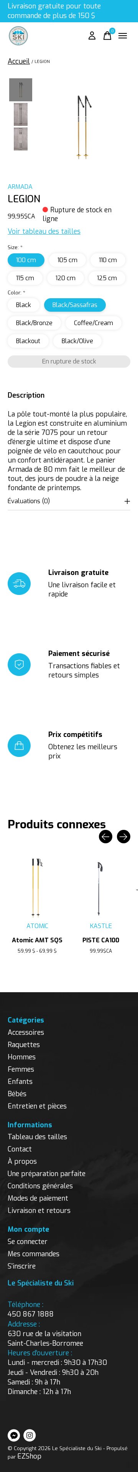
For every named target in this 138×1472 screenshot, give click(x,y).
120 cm (66, 278)
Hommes (22, 1057)
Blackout (28, 341)
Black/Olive (77, 341)
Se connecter (28, 1241)
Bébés (17, 1094)
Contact (20, 1149)
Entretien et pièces (37, 1106)
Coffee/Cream (93, 323)
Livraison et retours (39, 1210)
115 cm (25, 278)
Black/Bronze (34, 323)
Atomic (37, 926)
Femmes (21, 1069)
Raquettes (24, 1044)
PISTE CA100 (100, 940)
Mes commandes (33, 1254)
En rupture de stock (69, 361)
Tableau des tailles (37, 1137)
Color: (16, 292)
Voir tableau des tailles (44, 231)
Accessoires (26, 1032)
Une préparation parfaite (46, 1173)
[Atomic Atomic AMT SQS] (37, 888)
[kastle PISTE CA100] (100, 888)
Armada (20, 187)
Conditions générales (40, 1186)
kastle (101, 926)
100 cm (26, 260)
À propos (22, 1161)
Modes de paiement (38, 1198)
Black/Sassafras (75, 305)
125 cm (107, 278)
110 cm (108, 260)
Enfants (20, 1081)
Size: (15, 247)
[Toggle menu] (122, 35)
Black (23, 305)
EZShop (29, 1456)
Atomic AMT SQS (37, 940)
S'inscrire (22, 1266)
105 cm (67, 260)
